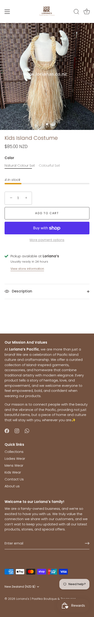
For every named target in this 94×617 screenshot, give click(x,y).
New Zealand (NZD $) (20, 587)
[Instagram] (17, 430)
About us (12, 486)
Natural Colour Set (20, 165)
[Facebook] (7, 430)
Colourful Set (49, 165)
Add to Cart (47, 213)
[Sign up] (87, 543)
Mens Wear (14, 465)
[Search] (76, 12)
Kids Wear (13, 472)
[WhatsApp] (27, 430)
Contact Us (14, 479)
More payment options (47, 240)
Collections (14, 451)
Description (21, 291)
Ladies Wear (15, 458)
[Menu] (7, 12)
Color (9, 158)
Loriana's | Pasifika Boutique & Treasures (46, 599)
